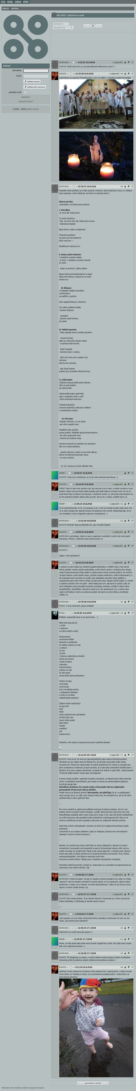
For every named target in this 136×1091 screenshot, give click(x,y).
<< (85, 26)
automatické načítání (93, 1083)
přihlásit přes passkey (36, 87)
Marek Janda (33, 109)
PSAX (62, 606)
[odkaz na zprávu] (132, 62)
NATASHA (64, 62)
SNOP (62, 473)
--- (70, 62)
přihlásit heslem (33, 81)
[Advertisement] (93, 45)
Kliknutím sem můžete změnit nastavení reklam (23, 1088)
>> (101, 26)
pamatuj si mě (15, 92)
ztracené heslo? (26, 101)
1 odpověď (118, 62)
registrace (25, 97)
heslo (18, 76)
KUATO (62, 66)
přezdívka (17, 70)
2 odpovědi (117, 875)
